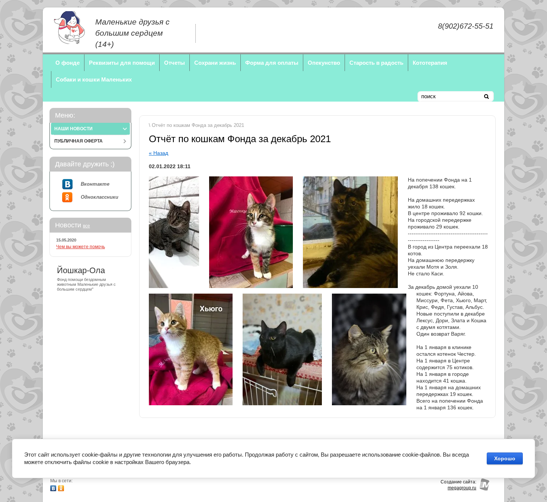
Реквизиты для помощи (122, 63)
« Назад (158, 153)
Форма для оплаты (271, 63)
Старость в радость (376, 63)
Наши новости (73, 128)
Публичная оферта (78, 141)
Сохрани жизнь (215, 63)
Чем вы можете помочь (80, 246)
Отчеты (174, 63)
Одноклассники (99, 197)
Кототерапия (430, 63)
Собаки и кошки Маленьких (94, 79)
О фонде (67, 63)
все (86, 225)
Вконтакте (95, 184)
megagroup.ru (462, 487)
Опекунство (324, 63)
